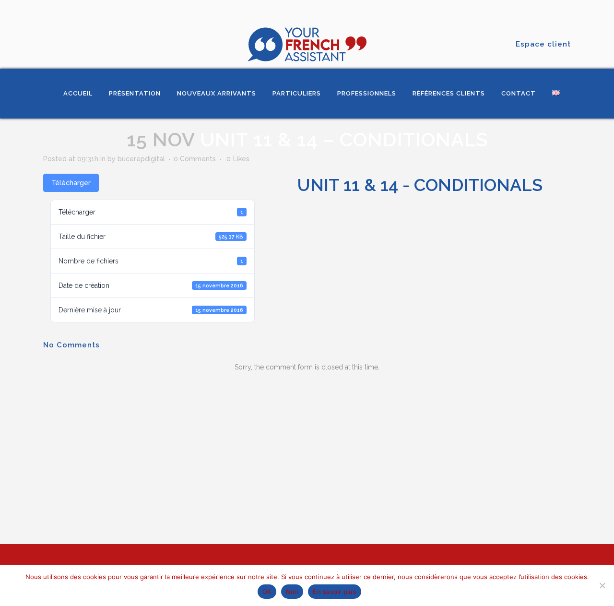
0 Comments (195, 159)
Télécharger (71, 183)
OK (267, 591)
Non (292, 591)
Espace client (543, 44)
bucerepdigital (141, 159)
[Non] (602, 585)
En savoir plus (334, 591)
